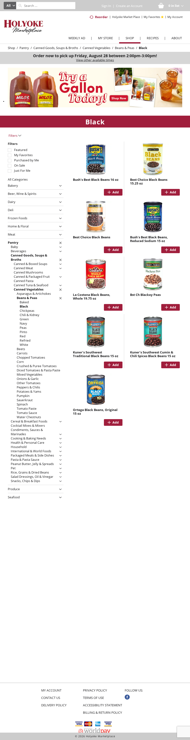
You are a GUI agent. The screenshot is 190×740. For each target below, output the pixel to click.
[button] (95, 87)
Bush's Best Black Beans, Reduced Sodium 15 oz (149, 239)
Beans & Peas (124, 48)
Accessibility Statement (102, 705)
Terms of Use (93, 698)
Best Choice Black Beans (91, 237)
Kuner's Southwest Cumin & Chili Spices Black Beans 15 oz (152, 354)
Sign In (106, 6)
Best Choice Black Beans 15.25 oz (148, 181)
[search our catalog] (20, 5)
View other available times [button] (95, 60)
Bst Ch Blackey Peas (145, 295)
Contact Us (50, 698)
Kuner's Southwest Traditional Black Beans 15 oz (95, 354)
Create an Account (129, 6)
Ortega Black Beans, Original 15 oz (95, 412)
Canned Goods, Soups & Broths (55, 48)
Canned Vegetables (96, 48)
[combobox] (10, 5)
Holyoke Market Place (126, 17)
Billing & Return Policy (102, 712)
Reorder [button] (101, 17)
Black (143, 48)
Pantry (24, 48)
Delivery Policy (54, 705)
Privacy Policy (95, 690)
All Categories (18, 179)
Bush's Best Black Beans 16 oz (95, 179)
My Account (51, 690)
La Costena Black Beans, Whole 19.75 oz (91, 297)
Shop (11, 48)
